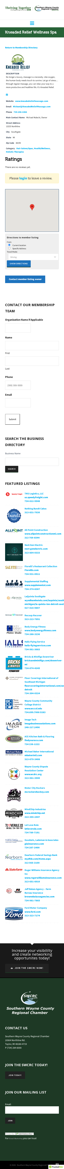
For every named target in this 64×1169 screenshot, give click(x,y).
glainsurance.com (34, 843)
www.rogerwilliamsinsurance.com (43, 877)
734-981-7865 (32, 900)
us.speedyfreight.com (36, 497)
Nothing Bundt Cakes (35, 508)
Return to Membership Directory (21, 47)
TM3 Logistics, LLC (34, 493)
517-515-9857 (32, 608)
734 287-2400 (32, 847)
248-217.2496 (32, 727)
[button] (32, 207)
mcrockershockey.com (37, 792)
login (23, 178)
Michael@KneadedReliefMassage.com (32, 106)
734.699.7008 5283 (35, 712)
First (7, 353)
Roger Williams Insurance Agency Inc (42, 872)
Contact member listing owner (25, 279)
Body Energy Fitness (35, 626)
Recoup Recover (33, 615)
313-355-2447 (32, 817)
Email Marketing (16, 1138)
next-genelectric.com (36, 548)
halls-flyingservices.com (38, 645)
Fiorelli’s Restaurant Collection (41, 566)
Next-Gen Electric (34, 545)
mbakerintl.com (33, 755)
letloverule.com (33, 828)
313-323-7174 (32, 915)
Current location (19, 245)
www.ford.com (33, 911)
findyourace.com (34, 740)
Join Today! (15, 1075)
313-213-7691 (32, 619)
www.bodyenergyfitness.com (40, 630)
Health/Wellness (42, 148)
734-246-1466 (20, 112)
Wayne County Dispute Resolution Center (36, 768)
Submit (12, 419)
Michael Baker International (39, 751)
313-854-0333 (32, 552)
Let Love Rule (32, 825)
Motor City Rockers (35, 788)
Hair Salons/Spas (24, 148)
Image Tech (30, 719)
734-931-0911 (32, 574)
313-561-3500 (32, 778)
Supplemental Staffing (36, 581)
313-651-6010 (32, 881)
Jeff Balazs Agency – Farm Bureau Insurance (38, 890)
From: (9, 242)
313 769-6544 (32, 537)
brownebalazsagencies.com (39, 896)
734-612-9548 (32, 501)
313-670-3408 (32, 759)
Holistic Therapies (15, 151)
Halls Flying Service (35, 641)
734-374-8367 (32, 589)
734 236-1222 (32, 744)
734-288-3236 (32, 634)
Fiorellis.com (32, 570)
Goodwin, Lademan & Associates (41, 840)
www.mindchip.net (35, 813)
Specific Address (19, 248)
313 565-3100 (32, 862)
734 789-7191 (32, 832)
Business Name (12, 453)
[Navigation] (32, 23)
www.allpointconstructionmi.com (43, 533)
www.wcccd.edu (33, 708)
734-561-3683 (32, 649)
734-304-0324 (32, 693)
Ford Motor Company (36, 908)
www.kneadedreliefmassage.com (31, 101)
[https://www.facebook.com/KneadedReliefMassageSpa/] (7, 94)
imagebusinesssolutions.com (40, 723)
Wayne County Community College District (38, 702)
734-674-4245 (32, 668)
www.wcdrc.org (33, 774)
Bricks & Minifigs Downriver (39, 656)
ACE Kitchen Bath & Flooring (39, 736)
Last (7, 368)
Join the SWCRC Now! (29, 968)
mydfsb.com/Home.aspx (38, 858)
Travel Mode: (12, 251)
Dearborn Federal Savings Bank (41, 855)
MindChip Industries (35, 809)
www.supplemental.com (38, 585)
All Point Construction (36, 530)
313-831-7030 (32, 512)
